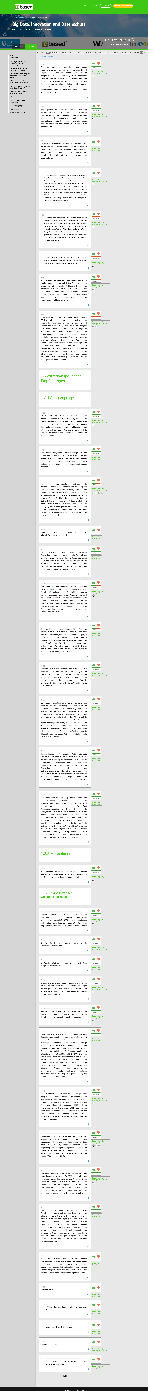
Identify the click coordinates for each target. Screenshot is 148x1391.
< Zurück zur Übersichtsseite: (22, 18)
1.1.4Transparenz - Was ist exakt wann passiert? (18, 92)
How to (83, 6)
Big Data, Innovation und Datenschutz (17, 57)
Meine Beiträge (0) (126, 52)
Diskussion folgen (119, 44)
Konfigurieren (88, 97)
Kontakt (94, 6)
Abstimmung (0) (102, 52)
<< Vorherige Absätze (46, 57)
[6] (51, 592)
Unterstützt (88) (114, 52)
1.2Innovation (14, 97)
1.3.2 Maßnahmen (16, 109)
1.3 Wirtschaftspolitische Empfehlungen (18, 101)
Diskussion (31, 46)
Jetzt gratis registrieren (123, 6)
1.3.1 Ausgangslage (16, 106)
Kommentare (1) (67, 52)
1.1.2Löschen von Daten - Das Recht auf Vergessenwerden (19, 82)
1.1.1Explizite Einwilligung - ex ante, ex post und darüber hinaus (20, 75)
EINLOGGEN (105, 6)
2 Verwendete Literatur (17, 113)
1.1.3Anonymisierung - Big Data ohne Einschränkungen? (20, 87)
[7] (65, 1077)
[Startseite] (24, 7)
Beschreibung (19, 46)
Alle (48, 52)
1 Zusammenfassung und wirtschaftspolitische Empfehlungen (18, 63)
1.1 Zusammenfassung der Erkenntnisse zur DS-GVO (18, 69)
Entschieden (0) (91, 52)
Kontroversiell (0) (79, 52)
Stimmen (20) (56, 52)
